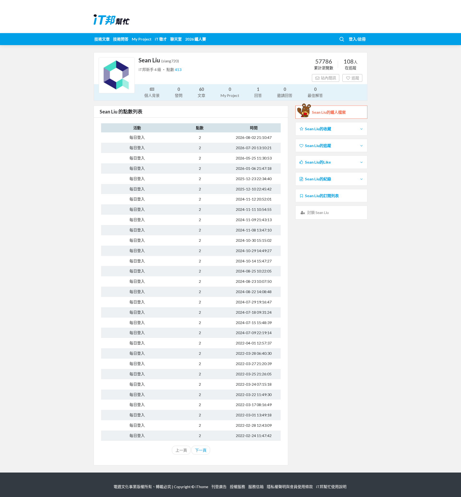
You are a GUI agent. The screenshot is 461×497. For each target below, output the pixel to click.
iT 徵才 (161, 39)
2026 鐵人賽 (195, 39)
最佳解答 (315, 92)
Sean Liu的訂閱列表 (322, 195)
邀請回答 (284, 92)
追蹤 (355, 78)
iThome (201, 486)
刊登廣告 (219, 486)
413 (178, 69)
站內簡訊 (328, 78)
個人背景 (152, 95)
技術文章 (102, 39)
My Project (142, 39)
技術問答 (120, 39)
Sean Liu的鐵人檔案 (329, 112)
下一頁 (200, 450)
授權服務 (237, 486)
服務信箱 (256, 486)
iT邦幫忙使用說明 (331, 486)
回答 (258, 92)
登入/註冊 (357, 39)
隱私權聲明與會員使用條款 (290, 486)
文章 (201, 92)
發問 (178, 92)
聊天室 (176, 39)
